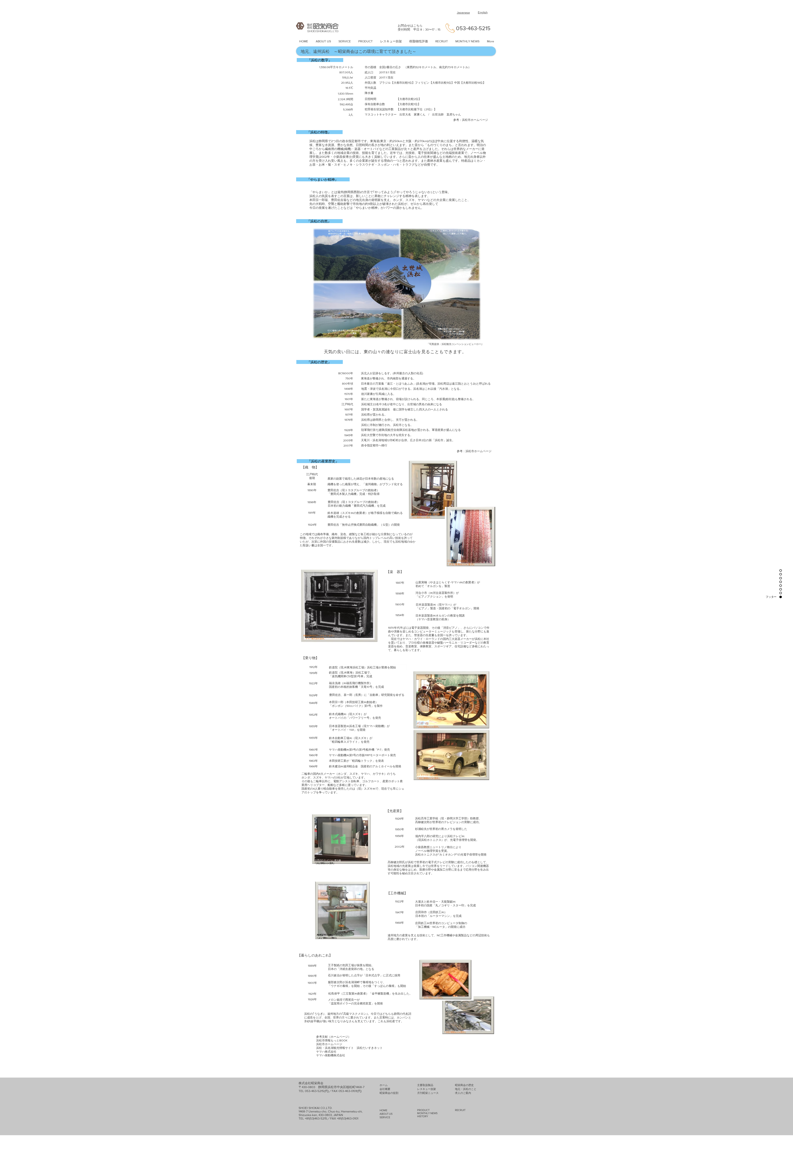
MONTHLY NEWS (427, 1113)
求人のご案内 (463, 1093)
